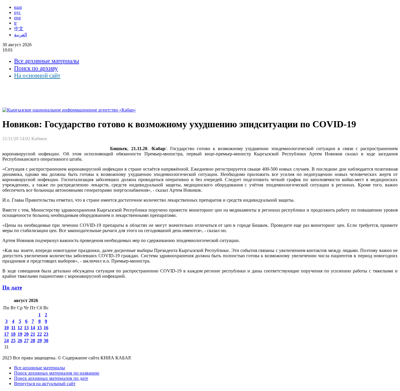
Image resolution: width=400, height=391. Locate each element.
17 (6, 334)
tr (15, 22)
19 (20, 334)
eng (17, 17)
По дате (12, 287)
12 (20, 327)
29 (39, 340)
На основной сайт (37, 75)
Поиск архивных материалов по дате (51, 378)
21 (32, 334)
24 (6, 340)
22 (39, 334)
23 (46, 334)
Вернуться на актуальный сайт (45, 383)
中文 (18, 28)
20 (26, 334)
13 (26, 327)
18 (13, 334)
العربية (20, 34)
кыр (18, 7)
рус (17, 12)
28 (32, 340)
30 (46, 340)
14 (32, 327)
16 (46, 327)
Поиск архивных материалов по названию (56, 373)
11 (13, 327)
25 (13, 340)
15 (39, 327)
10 (6, 327)
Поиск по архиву (36, 68)
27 (26, 340)
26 (20, 340)
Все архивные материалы (46, 60)
